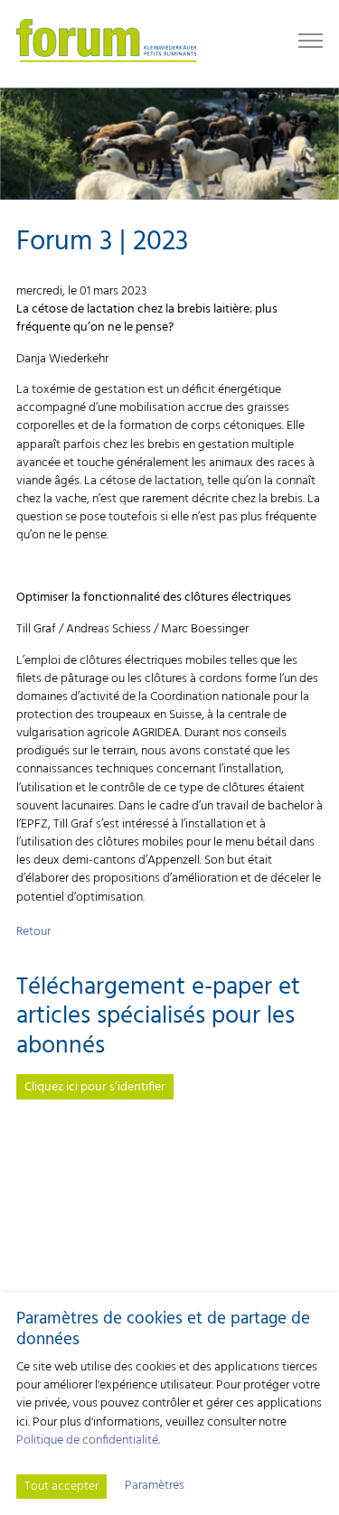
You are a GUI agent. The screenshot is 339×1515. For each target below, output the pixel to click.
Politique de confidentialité (87, 1440)
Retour (33, 931)
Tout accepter (61, 1486)
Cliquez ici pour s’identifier (94, 1087)
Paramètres (154, 1486)
